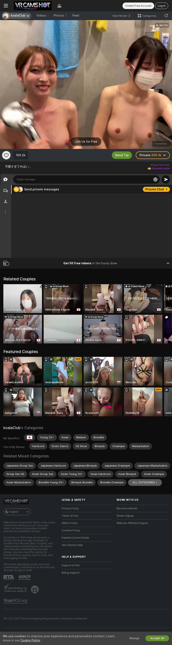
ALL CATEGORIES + (145, 482)
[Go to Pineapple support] (35, 589)
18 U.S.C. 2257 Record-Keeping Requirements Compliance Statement (45, 618)
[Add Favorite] (6, 155)
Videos (42, 15)
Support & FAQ (70, 565)
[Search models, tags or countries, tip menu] (166, 15)
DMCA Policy (70, 523)
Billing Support (70, 572)
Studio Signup (125, 515)
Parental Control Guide (75, 537)
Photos (60, 15)
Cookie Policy (30, 640)
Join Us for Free (86, 141)
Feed (75, 15)
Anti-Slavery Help (72, 545)
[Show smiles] (155, 179)
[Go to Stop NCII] (16, 601)
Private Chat (154, 189)
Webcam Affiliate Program (132, 523)
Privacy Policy (70, 508)
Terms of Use (70, 515)
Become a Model (127, 508)
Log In (161, 5)
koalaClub (11, 428)
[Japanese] (29, 437)
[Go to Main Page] (33, 5)
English (13, 511)
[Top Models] (59, 5)
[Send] (166, 179)
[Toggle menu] (6, 5)
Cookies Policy (71, 530)
